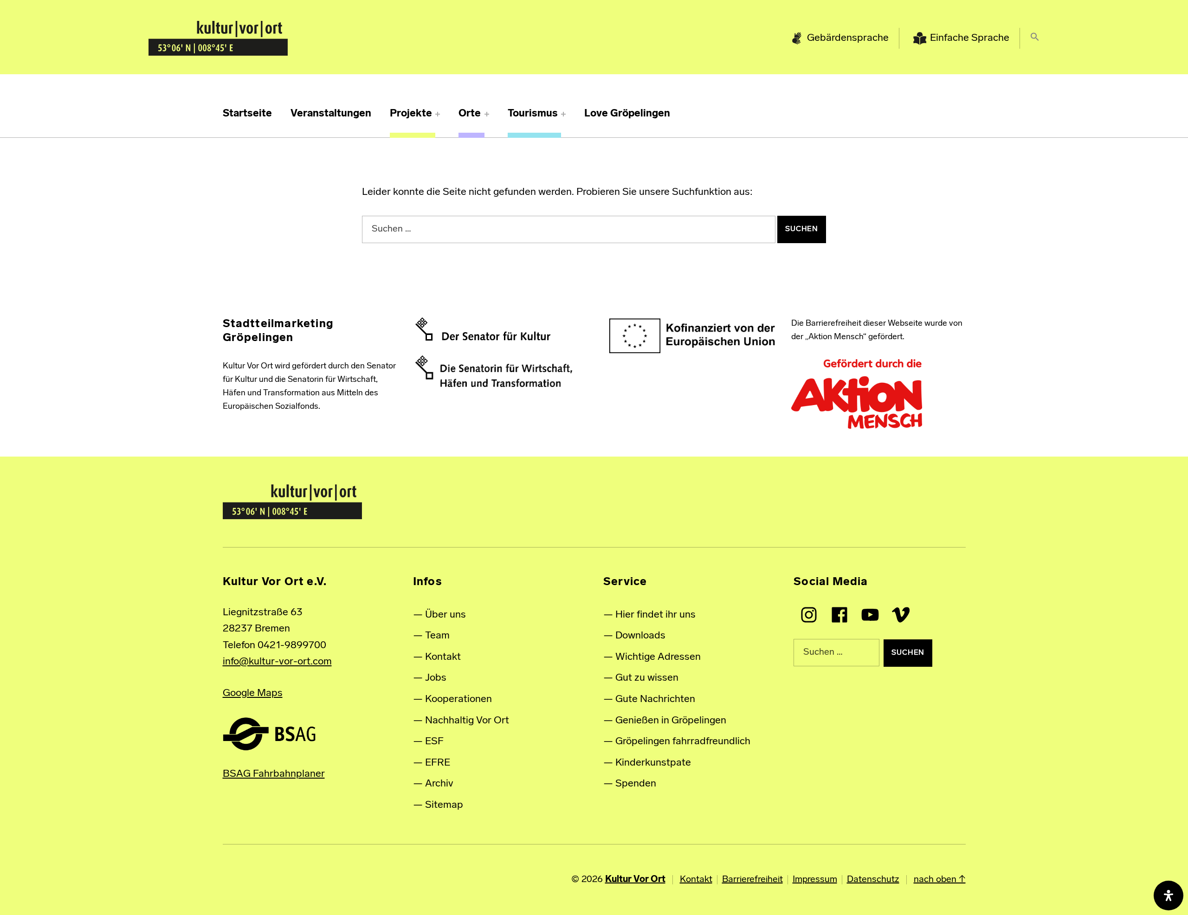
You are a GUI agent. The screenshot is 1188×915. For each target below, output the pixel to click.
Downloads (640, 636)
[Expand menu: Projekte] (437, 114)
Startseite (247, 114)
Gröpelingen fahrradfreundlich (682, 741)
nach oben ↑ (940, 879)
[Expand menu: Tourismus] (563, 114)
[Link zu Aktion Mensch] (856, 394)
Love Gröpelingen (627, 114)
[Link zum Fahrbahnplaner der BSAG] (269, 733)
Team (437, 636)
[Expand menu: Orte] (486, 114)
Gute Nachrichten (655, 699)
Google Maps (253, 693)
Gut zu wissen (646, 678)
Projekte (411, 114)
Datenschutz (873, 879)
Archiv (439, 784)
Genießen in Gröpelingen (670, 720)
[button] (1035, 38)
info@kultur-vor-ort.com (277, 662)
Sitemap (444, 805)
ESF (434, 741)
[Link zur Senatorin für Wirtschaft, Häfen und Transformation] (493, 371)
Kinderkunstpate (653, 763)
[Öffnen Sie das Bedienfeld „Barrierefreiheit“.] (1168, 895)
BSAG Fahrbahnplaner (274, 774)
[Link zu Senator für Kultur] (482, 329)
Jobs (435, 678)
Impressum (815, 879)
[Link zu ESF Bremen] (692, 336)
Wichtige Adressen (658, 657)
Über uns (445, 615)
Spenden (635, 784)
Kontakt (443, 657)
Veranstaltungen (331, 114)
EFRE (437, 763)
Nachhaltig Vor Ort (467, 720)
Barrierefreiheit (752, 879)
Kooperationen (458, 699)
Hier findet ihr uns (655, 615)
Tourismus (533, 114)
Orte (469, 114)
